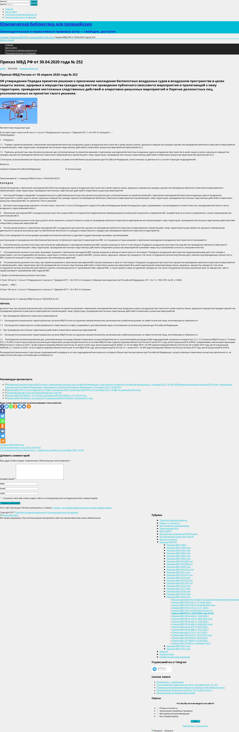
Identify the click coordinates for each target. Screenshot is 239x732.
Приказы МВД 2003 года (178, 550)
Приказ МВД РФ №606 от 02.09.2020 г (190, 640)
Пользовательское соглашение (20, 17)
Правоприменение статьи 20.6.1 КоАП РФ (20, 447)
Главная (9, 9)
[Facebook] (2, 406)
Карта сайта (11, 11)
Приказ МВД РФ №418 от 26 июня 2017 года (71, 398)
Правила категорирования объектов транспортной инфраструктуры (191, 687)
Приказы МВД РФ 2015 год (179, 583)
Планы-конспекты (168, 708)
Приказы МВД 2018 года (178, 591)
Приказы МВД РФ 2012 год (179, 575)
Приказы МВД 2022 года (178, 648)
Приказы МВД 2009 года (178, 566)
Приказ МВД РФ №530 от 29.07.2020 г (190, 637)
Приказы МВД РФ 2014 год (179, 580)
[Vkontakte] (24, 406)
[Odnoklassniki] (15, 406)
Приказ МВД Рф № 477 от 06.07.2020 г (190, 627)
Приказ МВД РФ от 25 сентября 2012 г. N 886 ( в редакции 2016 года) (107, 390)
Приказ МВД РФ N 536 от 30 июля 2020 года (193, 605)
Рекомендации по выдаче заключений (176, 693)
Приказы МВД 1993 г (176, 545)
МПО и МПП (165, 531)
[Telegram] (19, 406)
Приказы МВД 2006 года (178, 558)
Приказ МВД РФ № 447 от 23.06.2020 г (190, 621)
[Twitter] (6, 406)
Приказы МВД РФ (18, 37)
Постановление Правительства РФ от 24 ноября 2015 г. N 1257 (187, 684)
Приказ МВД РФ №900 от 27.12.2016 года (66, 395)
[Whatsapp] (11, 406)
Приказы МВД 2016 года (178, 586)
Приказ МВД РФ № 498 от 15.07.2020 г (190, 629)
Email (2, 488)
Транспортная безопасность (173, 520)
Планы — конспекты (169, 523)
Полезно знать (166, 654)
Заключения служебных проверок (176, 711)
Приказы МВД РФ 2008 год (179, 564)
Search (3, 1)
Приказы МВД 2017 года (178, 588)
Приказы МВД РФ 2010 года (180, 569)
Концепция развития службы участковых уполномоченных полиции (205, 599)
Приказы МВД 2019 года (178, 594)
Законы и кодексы (168, 539)
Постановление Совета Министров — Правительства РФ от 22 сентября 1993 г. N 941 (42, 450)
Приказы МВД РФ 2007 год (179, 561)
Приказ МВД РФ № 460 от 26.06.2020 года (192, 624)
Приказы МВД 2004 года (178, 553)
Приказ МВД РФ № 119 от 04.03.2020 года (192, 618)
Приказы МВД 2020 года (41, 37)
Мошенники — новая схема (170, 682)
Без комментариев (169, 716)
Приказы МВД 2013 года (178, 577)
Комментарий (7, 479)
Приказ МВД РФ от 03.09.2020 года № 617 (192, 610)
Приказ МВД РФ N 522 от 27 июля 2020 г (191, 602)
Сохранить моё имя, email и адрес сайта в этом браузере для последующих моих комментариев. (50, 498)
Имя (2, 483)
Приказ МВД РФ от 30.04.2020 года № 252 (193, 613)
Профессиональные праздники (174, 657)
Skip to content (7, 40)
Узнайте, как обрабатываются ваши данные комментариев (82, 507)
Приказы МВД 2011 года (178, 572)
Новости (163, 651)
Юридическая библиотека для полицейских (46, 24)
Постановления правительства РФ (176, 536)
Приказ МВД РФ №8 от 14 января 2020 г (191, 643)
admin (3, 68)
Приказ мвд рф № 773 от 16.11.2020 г (190, 632)
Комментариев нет (28, 68)
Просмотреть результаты (195, 726)
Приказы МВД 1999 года (178, 547)
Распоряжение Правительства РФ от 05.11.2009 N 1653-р (184, 690)
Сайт (2, 493)
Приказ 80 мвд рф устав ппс (47, 392)
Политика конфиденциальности (21, 14)
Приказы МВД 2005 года (178, 555)
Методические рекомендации (174, 525)
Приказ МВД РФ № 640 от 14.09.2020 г (190, 616)
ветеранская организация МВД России (178, 534)
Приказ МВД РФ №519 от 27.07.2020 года (192, 635)
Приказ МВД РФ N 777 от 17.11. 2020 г (190, 607)
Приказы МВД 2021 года (178, 646)
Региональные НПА (169, 528)
